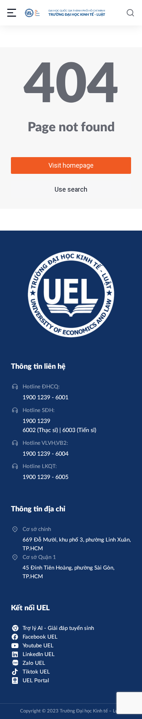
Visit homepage (71, 165)
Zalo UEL (34, 663)
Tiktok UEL (36, 672)
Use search (71, 189)
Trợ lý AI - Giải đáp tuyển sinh (58, 628)
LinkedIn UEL (39, 654)
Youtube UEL (38, 645)
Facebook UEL (40, 637)
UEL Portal (36, 680)
